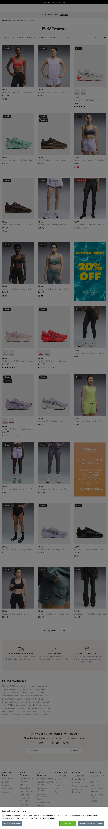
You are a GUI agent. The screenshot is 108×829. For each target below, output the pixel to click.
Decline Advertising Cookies (91, 823)
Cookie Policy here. (47, 818)
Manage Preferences (12, 823)
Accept (68, 823)
